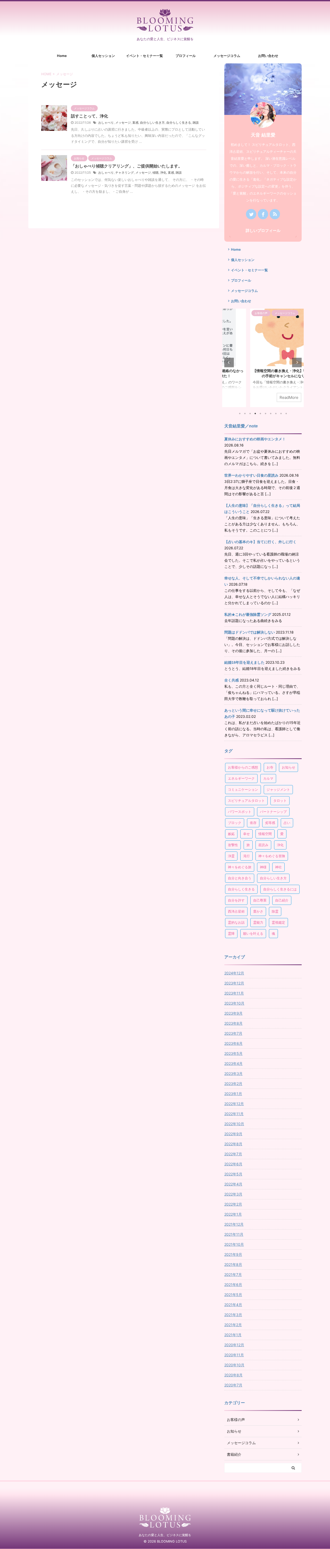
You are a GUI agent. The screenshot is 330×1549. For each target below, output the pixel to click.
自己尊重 (260, 900)
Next (297, 362)
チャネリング (124, 172)
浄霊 (231, 856)
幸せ (246, 834)
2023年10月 (234, 1003)
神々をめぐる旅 (239, 867)
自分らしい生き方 (152, 122)
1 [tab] (239, 413)
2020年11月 (234, 1355)
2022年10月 (234, 1124)
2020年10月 (234, 1365)
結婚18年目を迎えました (244, 662)
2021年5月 (233, 1294)
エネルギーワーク (241, 778)
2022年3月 (233, 1194)
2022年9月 (233, 1134)
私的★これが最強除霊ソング (247, 614)
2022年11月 (234, 1114)
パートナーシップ (273, 812)
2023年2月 (233, 1083)
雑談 (196, 122)
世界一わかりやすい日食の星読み (251, 475)
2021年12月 (234, 1224)
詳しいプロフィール (263, 230)
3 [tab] (250, 413)
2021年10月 (234, 1244)
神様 (263, 867)
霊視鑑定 (278, 922)
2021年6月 (233, 1284)
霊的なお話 (236, 922)
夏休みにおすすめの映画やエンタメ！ (255, 439)
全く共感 (231, 680)
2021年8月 (233, 1264)
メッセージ (123, 122)
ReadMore (263, 397)
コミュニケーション (243, 789)
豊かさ (258, 911)
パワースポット (239, 812)
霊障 (231, 933)
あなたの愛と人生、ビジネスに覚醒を (165, 1535)
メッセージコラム (226, 56)
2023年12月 (234, 983)
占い (287, 823)
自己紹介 (281, 900)
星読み (263, 845)
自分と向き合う (239, 878)
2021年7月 (233, 1274)
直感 (135, 122)
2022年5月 (233, 1174)
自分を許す (236, 900)
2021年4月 (233, 1304)
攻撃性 (233, 845)
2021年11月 (233, 1234)
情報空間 (265, 834)
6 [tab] (265, 413)
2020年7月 (233, 1385)
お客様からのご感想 (243, 767)
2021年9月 (233, 1254)
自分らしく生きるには (280, 889)
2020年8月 (233, 1375)
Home (62, 56)
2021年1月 (233, 1335)
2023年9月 (233, 1013)
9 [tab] (281, 413)
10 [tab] (286, 413)
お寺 (270, 767)
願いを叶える (253, 933)
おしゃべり (106, 122)
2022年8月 (233, 1144)
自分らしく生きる (178, 122)
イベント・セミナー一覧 (144, 56)
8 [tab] (275, 413)
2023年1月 (233, 1093)
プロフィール (186, 56)
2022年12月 (234, 1103)
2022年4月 (233, 1184)
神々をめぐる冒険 (271, 856)
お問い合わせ (268, 56)
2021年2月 (233, 1325)
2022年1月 (233, 1214)
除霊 (275, 911)
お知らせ (288, 767)
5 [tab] (260, 413)
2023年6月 (233, 1043)
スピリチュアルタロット (246, 800)
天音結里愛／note (241, 426)
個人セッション (103, 56)
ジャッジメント (278, 789)
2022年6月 (233, 1164)
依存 (253, 823)
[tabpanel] (263, 358)
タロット (280, 800)
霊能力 (258, 922)
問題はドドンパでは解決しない (249, 632)
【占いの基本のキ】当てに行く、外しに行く (260, 542)
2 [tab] (245, 413)
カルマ (268, 778)
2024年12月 (234, 973)
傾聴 (155, 172)
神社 (278, 867)
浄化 (163, 172)
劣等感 (270, 823)
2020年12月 (234, 1345)
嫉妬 (231, 834)
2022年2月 (233, 1204)
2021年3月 (233, 1314)
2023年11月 (234, 993)
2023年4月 (233, 1063)
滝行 (246, 856)
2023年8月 (233, 1023)
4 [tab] (255, 413)
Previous (229, 362)
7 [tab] (270, 413)
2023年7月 (233, 1033)
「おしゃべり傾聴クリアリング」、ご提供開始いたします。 (126, 166)
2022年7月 (233, 1154)
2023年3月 (233, 1073)
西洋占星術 (236, 911)
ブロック (234, 823)
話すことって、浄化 (89, 116)
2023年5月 (233, 1053)
